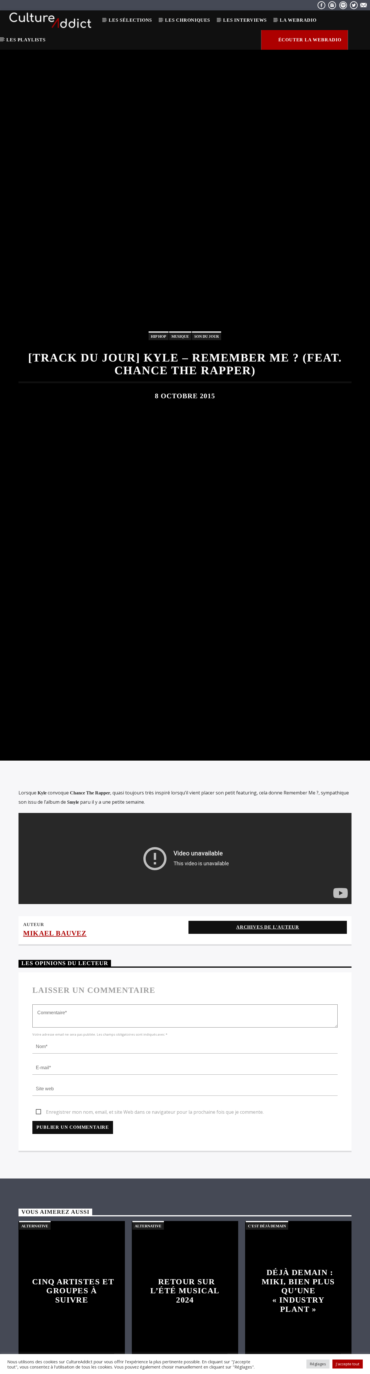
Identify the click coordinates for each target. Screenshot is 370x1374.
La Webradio (298, 20)
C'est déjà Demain (267, 1275)
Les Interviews (245, 20)
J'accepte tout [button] (347, 1363)
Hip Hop (158, 359)
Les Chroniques (187, 20)
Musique (180, 359)
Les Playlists (25, 39)
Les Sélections (130, 20)
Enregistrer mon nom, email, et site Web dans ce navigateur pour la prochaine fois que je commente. (155, 1161)
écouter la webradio (309, 39)
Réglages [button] (318, 1363)
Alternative (34, 1275)
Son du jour (206, 359)
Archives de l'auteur (267, 975)
